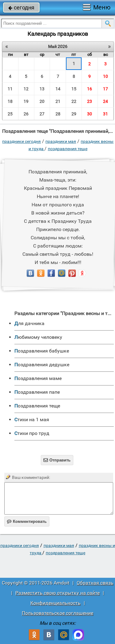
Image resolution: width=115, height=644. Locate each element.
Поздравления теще (67, 148)
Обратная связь (95, 583)
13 (42, 88)
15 (73, 88)
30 (89, 113)
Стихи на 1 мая (31, 419)
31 (105, 113)
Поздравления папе (37, 392)
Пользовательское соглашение (57, 613)
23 (89, 101)
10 (105, 76)
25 (10, 113)
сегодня (21, 7)
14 (58, 88)
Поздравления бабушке (41, 351)
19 (26, 101)
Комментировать (27, 521)
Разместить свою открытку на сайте (57, 593)
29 (73, 113)
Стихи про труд (31, 433)
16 (89, 88)
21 (58, 101)
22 (73, 101)
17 (105, 88)
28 (58, 113)
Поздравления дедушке (41, 364)
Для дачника (29, 323)
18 (10, 101)
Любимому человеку (38, 337)
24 (105, 101)
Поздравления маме (38, 378)
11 (10, 88)
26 (26, 113)
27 (42, 113)
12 (26, 88)
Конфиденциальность (55, 603)
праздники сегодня (21, 141)
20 (42, 101)
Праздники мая (60, 141)
